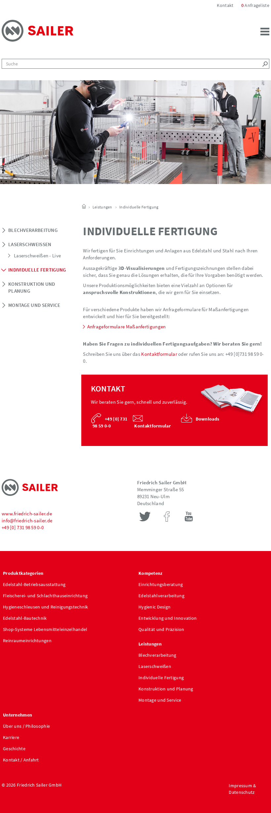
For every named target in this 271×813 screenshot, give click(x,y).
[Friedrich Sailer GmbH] (37, 30)
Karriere (11, 737)
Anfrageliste (255, 5)
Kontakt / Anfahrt (21, 760)
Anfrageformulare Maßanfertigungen (126, 326)
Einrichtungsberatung (160, 584)
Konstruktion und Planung (165, 689)
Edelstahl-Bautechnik (25, 618)
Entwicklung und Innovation (167, 618)
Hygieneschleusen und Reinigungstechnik (45, 607)
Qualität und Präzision (161, 629)
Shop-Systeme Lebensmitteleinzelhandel (45, 629)
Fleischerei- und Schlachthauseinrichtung (45, 596)
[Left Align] (264, 63)
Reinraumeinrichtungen (27, 641)
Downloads (207, 419)
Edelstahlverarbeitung (161, 596)
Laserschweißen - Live (37, 255)
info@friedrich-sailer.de (27, 520)
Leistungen (102, 206)
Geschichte (14, 749)
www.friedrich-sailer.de (27, 513)
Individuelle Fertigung (139, 206)
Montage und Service (34, 305)
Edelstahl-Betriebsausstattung (34, 584)
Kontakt (225, 5)
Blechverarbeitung (33, 230)
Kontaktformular (159, 354)
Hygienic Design (154, 607)
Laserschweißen (30, 244)
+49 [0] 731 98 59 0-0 (23, 527)
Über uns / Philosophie (26, 726)
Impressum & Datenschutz (242, 789)
